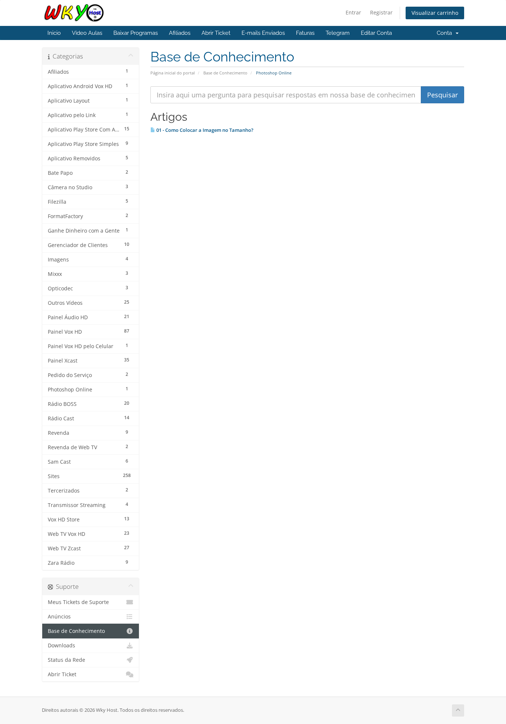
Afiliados (179, 33)
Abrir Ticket (216, 33)
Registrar (381, 12)
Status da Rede (66, 660)
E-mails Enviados (263, 33)
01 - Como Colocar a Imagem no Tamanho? (204, 130)
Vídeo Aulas (87, 33)
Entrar (353, 12)
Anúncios (59, 616)
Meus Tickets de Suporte (78, 602)
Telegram (338, 33)
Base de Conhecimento (225, 73)
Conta (446, 33)
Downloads (61, 645)
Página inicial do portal (172, 73)
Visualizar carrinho (435, 12)
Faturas (305, 33)
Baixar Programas (135, 33)
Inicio (54, 33)
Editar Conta (376, 33)
